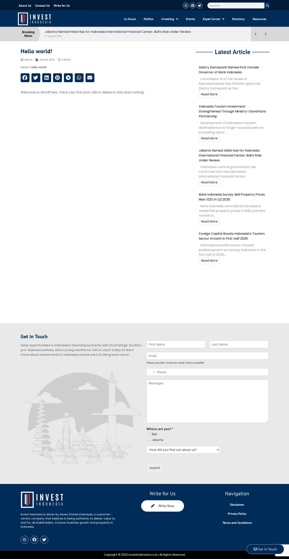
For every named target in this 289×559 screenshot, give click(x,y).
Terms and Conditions (237, 523)
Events (190, 19)
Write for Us (62, 5)
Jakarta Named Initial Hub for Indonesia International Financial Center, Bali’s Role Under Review (230, 155)
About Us (25, 5)
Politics (149, 19)
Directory (238, 19)
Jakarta (157, 440)
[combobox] (151, 372)
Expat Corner (211, 19)
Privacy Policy (237, 514)
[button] (25, 77)
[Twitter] (199, 5)
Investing (167, 19)
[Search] (267, 5)
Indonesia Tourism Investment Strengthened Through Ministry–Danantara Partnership (232, 111)
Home (25, 67)
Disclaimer (237, 505)
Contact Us (42, 5)
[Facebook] (193, 5)
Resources (259, 19)
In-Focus (130, 19)
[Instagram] (186, 5)
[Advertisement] (107, 295)
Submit (155, 468)
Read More (209, 94)
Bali (154, 434)
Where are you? (160, 429)
